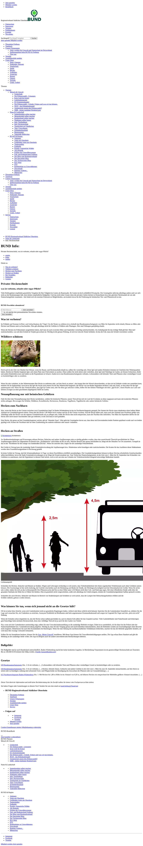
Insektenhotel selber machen (24, 118)
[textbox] (20, 38)
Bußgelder (9, 277)
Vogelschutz (14, 66)
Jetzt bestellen (6, 737)
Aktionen (17, 138)
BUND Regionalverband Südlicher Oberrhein (21, 236)
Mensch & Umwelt (16, 92)
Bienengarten (19, 132)
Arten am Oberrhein (21, 140)
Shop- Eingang (15, 62)
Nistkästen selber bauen (22, 120)
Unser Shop (9, 60)
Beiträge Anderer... (21, 171)
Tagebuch (8, 46)
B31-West (17, 162)
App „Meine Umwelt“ (46, 634)
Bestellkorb (9, 7)
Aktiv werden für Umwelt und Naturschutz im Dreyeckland (31, 50)
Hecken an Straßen (12, 273)
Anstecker (13, 74)
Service (8, 215)
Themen (8, 90)
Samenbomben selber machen (24, 114)
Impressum (9, 26)
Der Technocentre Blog (22, 160)
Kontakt (8, 32)
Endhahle (17, 146)
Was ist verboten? (11, 267)
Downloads (18, 168)
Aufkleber (13, 72)
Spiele (12, 68)
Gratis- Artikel (15, 82)
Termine (8, 28)
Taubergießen (19, 144)
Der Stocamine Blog (21, 158)
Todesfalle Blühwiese (21, 134)
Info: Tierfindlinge (20, 122)
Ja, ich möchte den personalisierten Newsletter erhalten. (23, 312)
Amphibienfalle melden (13, 58)
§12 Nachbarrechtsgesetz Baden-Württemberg (17, 675)
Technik (13, 80)
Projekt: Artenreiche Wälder (24, 148)
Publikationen (10, 30)
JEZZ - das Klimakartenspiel (24, 106)
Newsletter (9, 34)
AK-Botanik (18, 150)
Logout (12, 229)
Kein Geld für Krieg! (21, 98)
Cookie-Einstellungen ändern (11, 727)
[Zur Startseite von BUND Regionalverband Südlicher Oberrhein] (34, 20)
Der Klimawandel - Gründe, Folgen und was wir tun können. (36, 104)
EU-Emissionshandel (21, 102)
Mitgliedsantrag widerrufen (31, 727)
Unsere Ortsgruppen (12, 48)
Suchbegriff (5, 38)
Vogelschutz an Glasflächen (24, 126)
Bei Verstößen (10, 275)
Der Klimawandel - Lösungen (24, 96)
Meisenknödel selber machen (24, 116)
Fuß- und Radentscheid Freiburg (25, 154)
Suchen (34, 38)
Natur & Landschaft (17, 112)
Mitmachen (18, 173)
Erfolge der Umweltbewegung (25, 152)
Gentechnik (18, 94)
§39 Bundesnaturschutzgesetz (11, 665)
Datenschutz (9, 24)
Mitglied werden (11, 5)
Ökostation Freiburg (12, 44)
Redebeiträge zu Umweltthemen (25, 166)
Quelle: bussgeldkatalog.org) (46, 652)
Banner (12, 76)
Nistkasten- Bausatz (17, 64)
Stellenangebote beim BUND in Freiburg (24, 52)
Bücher (12, 70)
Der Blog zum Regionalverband (25, 156)
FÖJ (15, 164)
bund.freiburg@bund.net (69, 686)
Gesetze (8, 279)
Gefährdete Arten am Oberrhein (25, 142)
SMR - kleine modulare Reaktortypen (27, 110)
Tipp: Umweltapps (20, 128)
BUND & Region (16, 136)
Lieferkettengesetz (20, 100)
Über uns (13, 54)
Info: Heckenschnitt (21, 124)
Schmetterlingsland (21, 130)
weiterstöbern (16, 737)
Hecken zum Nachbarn (13, 271)
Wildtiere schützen (11, 269)
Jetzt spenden (10, 3)
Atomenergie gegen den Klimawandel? (28, 108)
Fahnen (12, 78)
